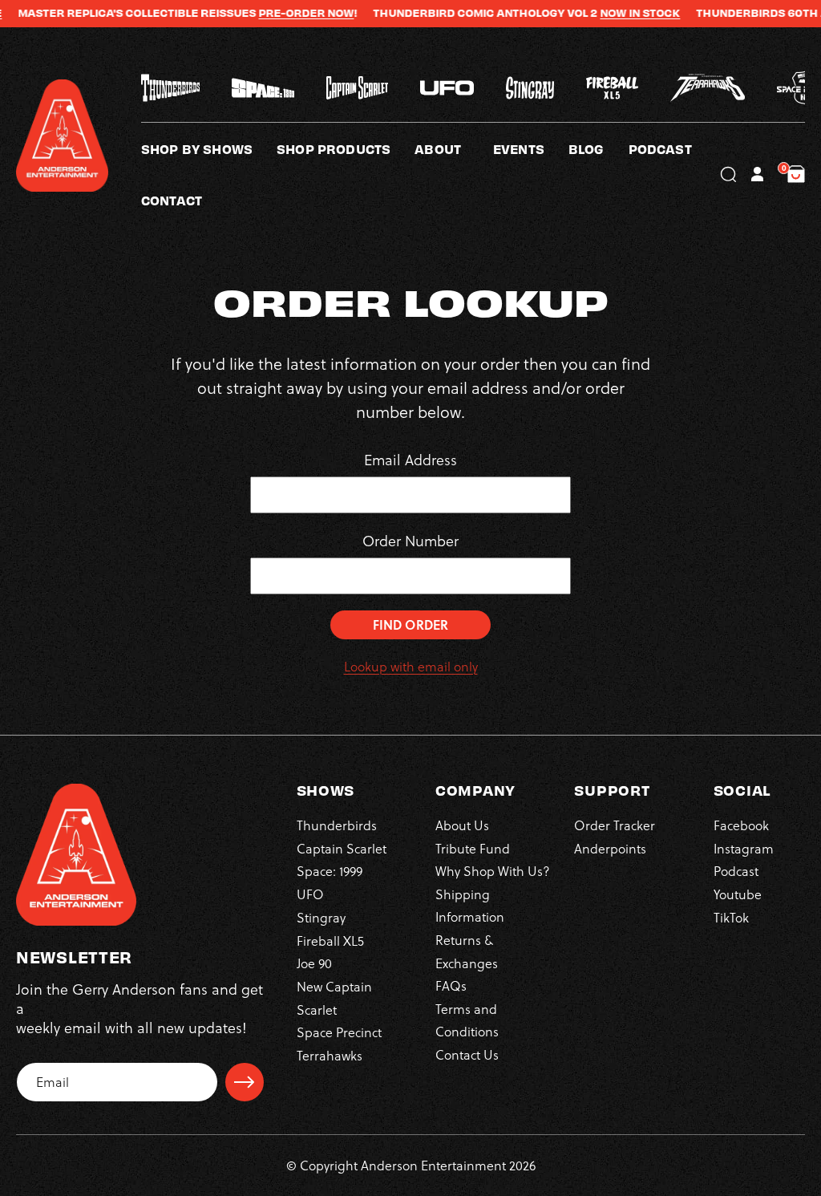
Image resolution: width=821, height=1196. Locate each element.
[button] (454, 148)
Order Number (410, 541)
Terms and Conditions (467, 1020)
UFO (310, 894)
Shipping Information (469, 906)
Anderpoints (610, 848)
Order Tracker (614, 825)
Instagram (744, 848)
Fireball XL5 (330, 941)
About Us (462, 825)
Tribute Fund (472, 848)
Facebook (741, 825)
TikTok (731, 917)
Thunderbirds (337, 825)
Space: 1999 (329, 871)
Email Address (410, 460)
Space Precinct (339, 1032)
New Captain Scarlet (334, 998)
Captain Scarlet (341, 848)
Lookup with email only (411, 666)
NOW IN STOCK (616, 13)
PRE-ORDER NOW (282, 13)
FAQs (451, 986)
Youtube (738, 894)
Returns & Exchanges (466, 951)
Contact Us (467, 1055)
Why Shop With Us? (492, 871)
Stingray (321, 917)
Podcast (736, 871)
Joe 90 (314, 963)
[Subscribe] (244, 1082)
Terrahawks (329, 1055)
